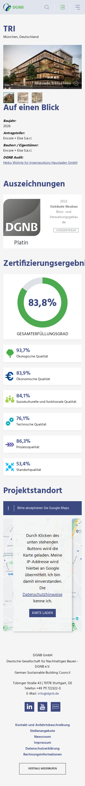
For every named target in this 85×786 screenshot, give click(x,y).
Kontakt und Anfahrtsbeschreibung (42, 725)
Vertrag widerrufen (42, 768)
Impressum (42, 743)
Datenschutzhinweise (42, 594)
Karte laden (42, 613)
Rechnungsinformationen (42, 754)
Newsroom (42, 737)
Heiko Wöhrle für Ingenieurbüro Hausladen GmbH (40, 163)
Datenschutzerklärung (43, 749)
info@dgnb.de (48, 694)
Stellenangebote (42, 731)
